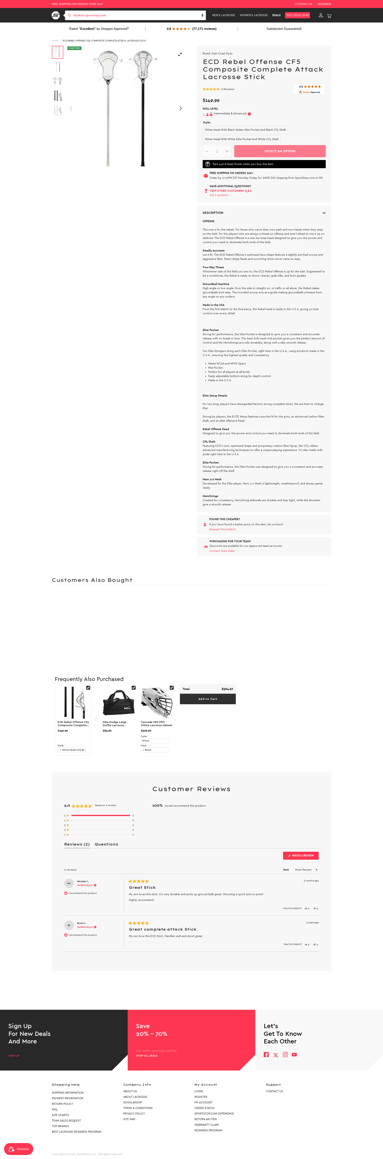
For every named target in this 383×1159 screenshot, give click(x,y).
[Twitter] (275, 1055)
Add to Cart (207, 699)
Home (55, 40)
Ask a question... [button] (220, 195)
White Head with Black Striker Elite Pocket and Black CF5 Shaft (245, 130)
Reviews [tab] (77, 845)
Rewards (324, 4)
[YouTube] (294, 1055)
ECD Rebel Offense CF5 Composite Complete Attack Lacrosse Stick (104, 40)
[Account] (321, 15)
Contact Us (303, 4)
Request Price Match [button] (222, 529)
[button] (202, 15)
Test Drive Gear (297, 15)
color (144, 736)
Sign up (13, 1055)
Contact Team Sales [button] (222, 551)
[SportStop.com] (56, 15)
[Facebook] (266, 1055)
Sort (286, 869)
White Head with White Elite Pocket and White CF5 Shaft (241, 139)
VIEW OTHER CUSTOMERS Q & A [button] (231, 191)
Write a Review (305, 857)
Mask (143, 745)
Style (61, 745)
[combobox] (139, 15)
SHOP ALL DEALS (147, 1055)
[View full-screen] (180, 54)
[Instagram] (285, 1055)
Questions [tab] (106, 845)
